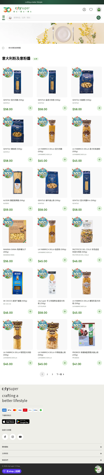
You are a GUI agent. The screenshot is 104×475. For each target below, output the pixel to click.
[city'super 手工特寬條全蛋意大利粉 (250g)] (52, 283)
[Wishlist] (91, 9)
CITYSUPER (42, 306)
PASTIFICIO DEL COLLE (80, 255)
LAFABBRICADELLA (45, 154)
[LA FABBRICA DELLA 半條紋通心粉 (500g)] (52, 334)
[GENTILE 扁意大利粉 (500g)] (52, 82)
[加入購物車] (30, 108)
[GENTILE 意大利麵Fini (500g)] (86, 182)
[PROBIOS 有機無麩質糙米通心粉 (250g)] (86, 334)
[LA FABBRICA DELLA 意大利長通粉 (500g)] (86, 131)
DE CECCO (7, 304)
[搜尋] (99, 18)
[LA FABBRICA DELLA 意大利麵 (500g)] (52, 131)
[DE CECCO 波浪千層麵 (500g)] (17, 283)
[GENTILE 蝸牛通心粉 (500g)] (52, 182)
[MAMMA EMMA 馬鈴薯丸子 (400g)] (17, 231)
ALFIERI (6, 203)
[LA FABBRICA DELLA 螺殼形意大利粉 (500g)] (86, 283)
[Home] (3, 48)
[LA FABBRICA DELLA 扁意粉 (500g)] (52, 231)
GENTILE (6, 103)
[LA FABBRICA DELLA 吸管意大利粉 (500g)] (17, 334)
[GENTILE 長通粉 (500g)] (86, 82)
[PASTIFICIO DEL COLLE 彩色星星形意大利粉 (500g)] (86, 231)
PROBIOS (75, 358)
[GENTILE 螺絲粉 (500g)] (17, 131)
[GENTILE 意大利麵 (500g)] (17, 82)
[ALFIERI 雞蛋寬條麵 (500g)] (17, 182)
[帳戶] (84, 9)
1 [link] (42, 374)
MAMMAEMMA (8, 255)
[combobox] (54, 18)
